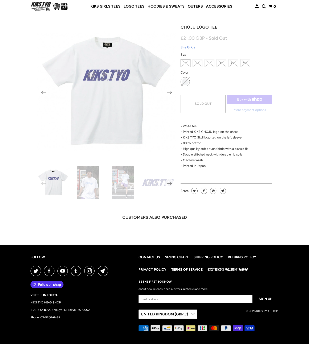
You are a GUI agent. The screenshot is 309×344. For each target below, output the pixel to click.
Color (184, 72)
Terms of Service (187, 270)
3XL (245, 63)
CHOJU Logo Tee (199, 27)
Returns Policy (242, 257)
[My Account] (257, 6)
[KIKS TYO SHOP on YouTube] (63, 271)
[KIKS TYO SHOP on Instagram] (90, 271)
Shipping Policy (208, 257)
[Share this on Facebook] (203, 191)
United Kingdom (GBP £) (165, 314)
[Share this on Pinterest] (213, 191)
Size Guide (188, 47)
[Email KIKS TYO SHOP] (104, 271)
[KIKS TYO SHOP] (49, 6)
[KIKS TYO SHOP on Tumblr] (77, 271)
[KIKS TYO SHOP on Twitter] (36, 271)
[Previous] (43, 92)
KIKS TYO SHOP (267, 311)
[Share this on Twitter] (194, 191)
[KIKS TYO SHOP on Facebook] (50, 271)
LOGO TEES (134, 6)
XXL (233, 63)
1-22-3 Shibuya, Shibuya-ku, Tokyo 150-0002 (60, 310)
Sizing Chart (177, 257)
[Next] (169, 92)
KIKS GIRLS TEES (105, 6)
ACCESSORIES (219, 6)
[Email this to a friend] (222, 191)
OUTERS (195, 6)
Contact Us (149, 257)
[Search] (264, 6)
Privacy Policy (152, 270)
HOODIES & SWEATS (166, 6)
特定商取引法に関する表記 (228, 270)
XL (221, 63)
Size (183, 55)
